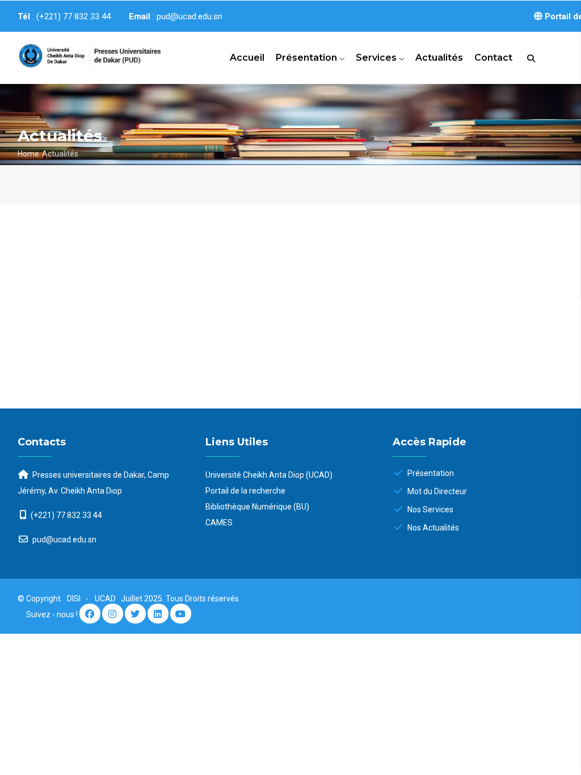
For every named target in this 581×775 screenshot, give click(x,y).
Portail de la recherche (245, 490)
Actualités (439, 57)
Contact (493, 57)
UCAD (106, 598)
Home (28, 153)
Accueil (247, 57)
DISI (74, 598)
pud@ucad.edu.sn (63, 539)
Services (377, 57)
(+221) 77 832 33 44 (66, 515)
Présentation (307, 57)
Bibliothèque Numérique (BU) (257, 506)
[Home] (79, 53)
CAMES (219, 522)
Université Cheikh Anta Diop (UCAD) (268, 474)
